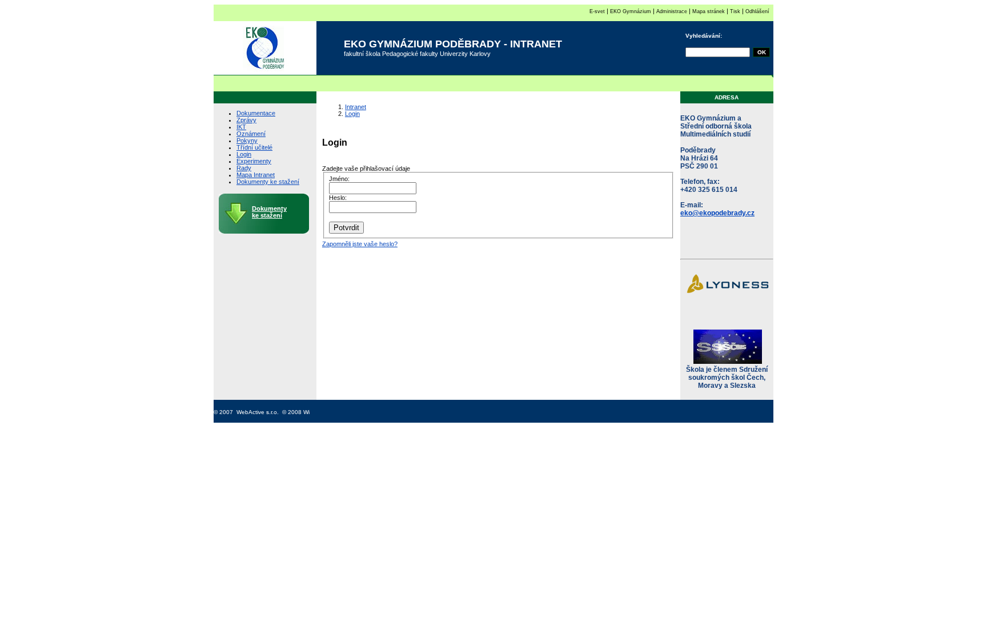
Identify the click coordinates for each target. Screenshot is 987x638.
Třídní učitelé (254, 147)
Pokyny (247, 140)
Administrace (671, 11)
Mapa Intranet (255, 174)
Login (243, 154)
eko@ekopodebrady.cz (717, 213)
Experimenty (253, 161)
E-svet (597, 11)
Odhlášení (757, 11)
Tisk (735, 11)
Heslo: (338, 197)
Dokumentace (255, 113)
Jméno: (339, 178)
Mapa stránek (708, 11)
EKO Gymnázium (630, 11)
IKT (241, 126)
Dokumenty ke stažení (267, 181)
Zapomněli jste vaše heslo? (360, 243)
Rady (243, 167)
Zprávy (246, 120)
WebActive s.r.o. (257, 412)
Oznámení (251, 133)
